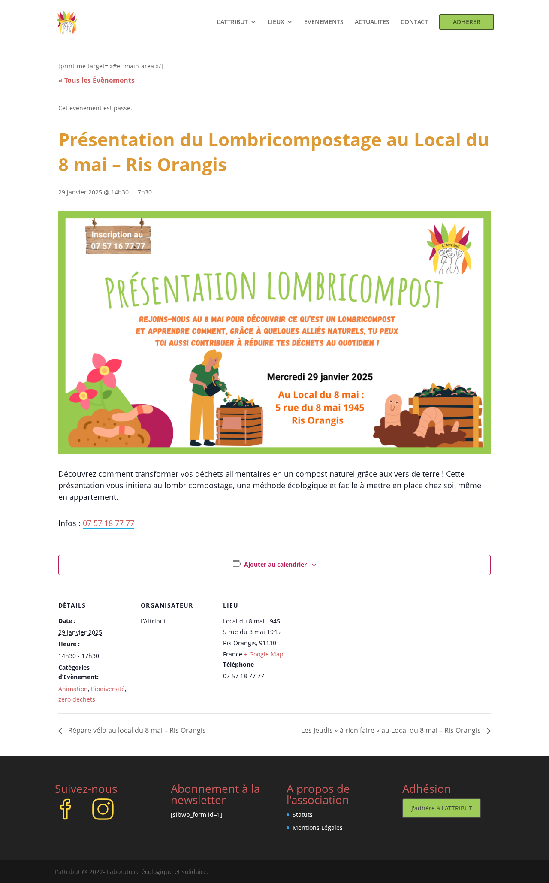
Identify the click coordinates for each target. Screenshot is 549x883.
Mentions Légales (318, 827)
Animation (73, 689)
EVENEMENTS (324, 22)
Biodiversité (108, 689)
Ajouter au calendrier (275, 564)
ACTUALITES (372, 22)
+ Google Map (264, 654)
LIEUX (276, 22)
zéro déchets (76, 699)
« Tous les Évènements (96, 80)
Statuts (303, 814)
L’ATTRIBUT (232, 22)
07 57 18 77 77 (108, 523)
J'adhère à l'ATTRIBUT (441, 808)
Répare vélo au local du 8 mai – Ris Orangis (136, 730)
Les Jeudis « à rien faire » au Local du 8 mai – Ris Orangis (392, 730)
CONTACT (414, 22)
